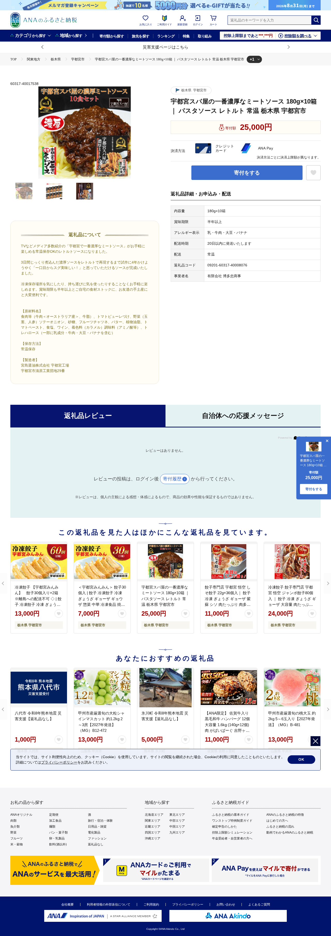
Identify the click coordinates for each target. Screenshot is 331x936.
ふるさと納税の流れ (280, 826)
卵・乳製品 (57, 838)
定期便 (53, 814)
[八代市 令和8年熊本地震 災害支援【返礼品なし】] (39, 687)
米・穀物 (16, 844)
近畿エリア (152, 826)
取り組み (205, 36)
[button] (43, 47)
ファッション (97, 838)
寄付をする (247, 173)
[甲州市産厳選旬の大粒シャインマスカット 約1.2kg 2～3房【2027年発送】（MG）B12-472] (102, 687)
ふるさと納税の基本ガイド (230, 814)
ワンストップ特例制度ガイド (232, 820)
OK (301, 759)
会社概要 (67, 904)
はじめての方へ (277, 820)
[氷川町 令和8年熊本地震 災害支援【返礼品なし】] (165, 687)
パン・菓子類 (58, 832)
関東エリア (152, 820)
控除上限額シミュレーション (232, 832)
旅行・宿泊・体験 (100, 820)
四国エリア (152, 832)
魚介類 (15, 826)
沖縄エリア (152, 838)
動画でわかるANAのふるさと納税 (289, 832)
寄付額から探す (112, 36)
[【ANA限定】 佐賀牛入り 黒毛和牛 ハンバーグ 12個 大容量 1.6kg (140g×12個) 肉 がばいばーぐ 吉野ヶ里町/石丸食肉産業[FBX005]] (229, 687)
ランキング (166, 36)
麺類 (52, 826)
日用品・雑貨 (97, 826)
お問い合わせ (225, 904)
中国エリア (177, 826)
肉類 (13, 820)
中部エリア (177, 820)
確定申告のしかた (224, 826)
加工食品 (55, 820)
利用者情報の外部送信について (108, 904)
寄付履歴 (172, 478)
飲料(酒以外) (58, 844)
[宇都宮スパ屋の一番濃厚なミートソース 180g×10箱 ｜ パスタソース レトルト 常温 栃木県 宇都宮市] (165, 561)
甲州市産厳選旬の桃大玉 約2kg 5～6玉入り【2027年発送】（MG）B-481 (292, 719)
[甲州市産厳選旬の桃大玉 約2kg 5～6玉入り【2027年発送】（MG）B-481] (292, 687)
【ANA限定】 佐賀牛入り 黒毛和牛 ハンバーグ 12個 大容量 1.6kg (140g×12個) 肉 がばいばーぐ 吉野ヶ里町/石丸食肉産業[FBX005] (227, 725)
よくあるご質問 (259, 904)
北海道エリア (154, 814)
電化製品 (94, 832)
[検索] (316, 20)
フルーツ (16, 838)
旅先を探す (140, 36)
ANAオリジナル (21, 814)
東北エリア (177, 814)
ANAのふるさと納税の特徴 (285, 814)
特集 (186, 36)
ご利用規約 (151, 904)
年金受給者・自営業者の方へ (232, 838)
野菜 (13, 832)
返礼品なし (95, 844)
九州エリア (177, 832)
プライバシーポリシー (187, 904)
